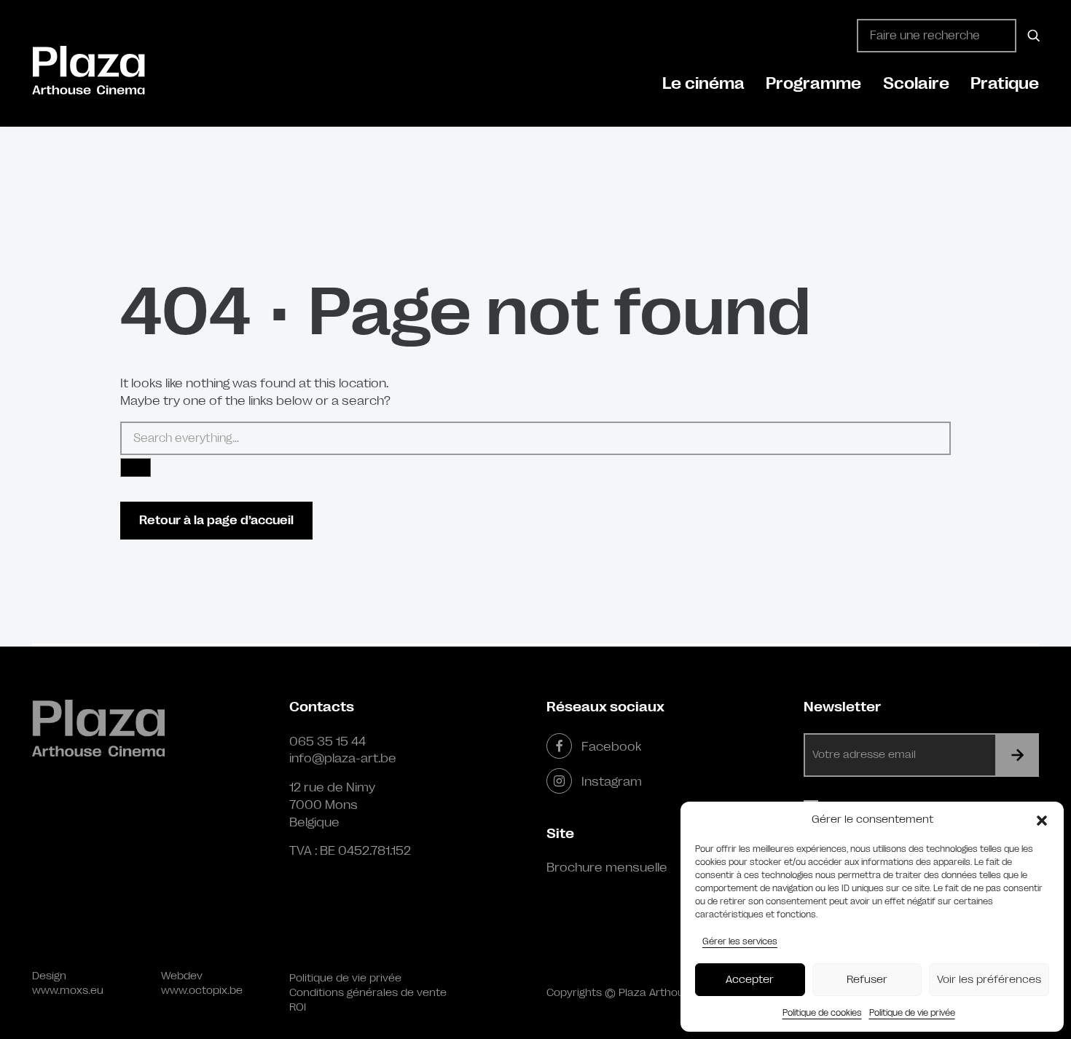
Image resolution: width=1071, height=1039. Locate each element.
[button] (1042, 820)
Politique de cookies (822, 1013)
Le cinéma (703, 83)
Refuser (867, 979)
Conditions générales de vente (368, 993)
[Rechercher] (1031, 35)
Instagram (611, 781)
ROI (297, 1007)
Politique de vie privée (912, 1013)
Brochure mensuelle (606, 867)
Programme (813, 83)
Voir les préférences (989, 979)
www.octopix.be (202, 990)
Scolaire (916, 83)
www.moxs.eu (67, 990)
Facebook (611, 746)
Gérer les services (739, 941)
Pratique (1004, 83)
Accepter (750, 979)
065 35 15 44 (327, 741)
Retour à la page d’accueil (216, 520)
